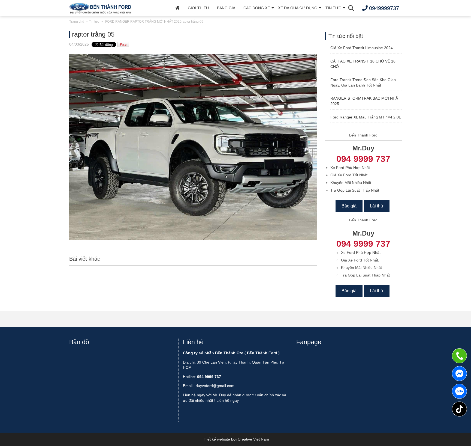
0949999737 (459, 391)
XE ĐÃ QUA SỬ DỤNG (297, 8)
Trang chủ (76, 21)
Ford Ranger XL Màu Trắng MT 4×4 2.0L (365, 117)
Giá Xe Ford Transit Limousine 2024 (361, 48)
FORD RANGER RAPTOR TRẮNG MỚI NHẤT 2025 (143, 21)
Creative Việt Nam (253, 439)
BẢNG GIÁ (226, 8)
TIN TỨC (333, 8)
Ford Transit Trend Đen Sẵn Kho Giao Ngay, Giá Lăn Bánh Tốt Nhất (363, 82)
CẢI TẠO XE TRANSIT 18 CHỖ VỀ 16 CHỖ (362, 64)
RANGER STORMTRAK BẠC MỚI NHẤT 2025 (365, 101)
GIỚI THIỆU (198, 8)
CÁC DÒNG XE (256, 8)
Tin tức (94, 21)
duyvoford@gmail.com (215, 385)
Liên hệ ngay (227, 400)
